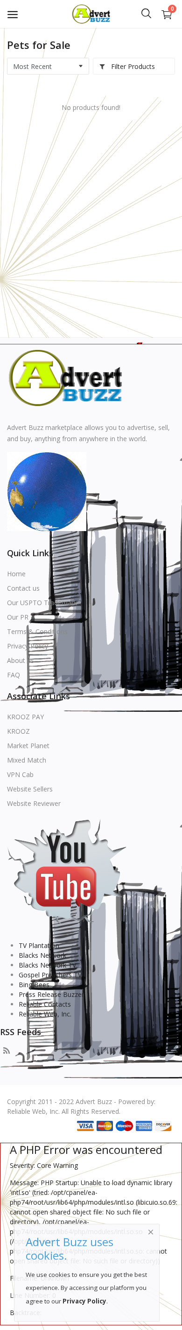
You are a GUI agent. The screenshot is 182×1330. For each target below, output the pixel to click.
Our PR (17, 617)
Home (16, 573)
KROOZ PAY (25, 716)
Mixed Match (26, 760)
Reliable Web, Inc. (45, 1013)
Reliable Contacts (45, 1004)
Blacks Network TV (47, 965)
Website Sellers (30, 788)
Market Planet (28, 745)
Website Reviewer (34, 803)
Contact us (23, 588)
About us (20, 660)
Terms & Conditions (37, 631)
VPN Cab (20, 774)
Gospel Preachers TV (50, 974)
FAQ (13, 674)
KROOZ (18, 731)
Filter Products (132, 66)
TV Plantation (39, 945)
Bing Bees (34, 984)
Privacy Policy (27, 645)
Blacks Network (42, 955)
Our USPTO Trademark (42, 602)
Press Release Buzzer (51, 994)
